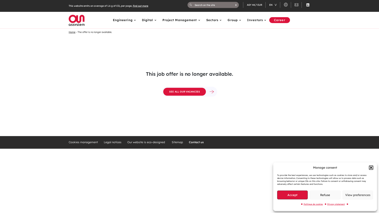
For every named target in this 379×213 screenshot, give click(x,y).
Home (72, 32)
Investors (255, 20)
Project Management (179, 20)
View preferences (357, 195)
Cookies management (83, 142)
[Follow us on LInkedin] (307, 5)
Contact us (196, 142)
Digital (147, 20)
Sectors (212, 20)
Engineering (123, 20)
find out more (140, 5)
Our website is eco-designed (146, 142)
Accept (292, 195)
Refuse (325, 195)
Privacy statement (336, 204)
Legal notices (112, 142)
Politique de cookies (313, 204)
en (271, 4)
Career (279, 20)
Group (233, 20)
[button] (371, 168)
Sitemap (177, 142)
